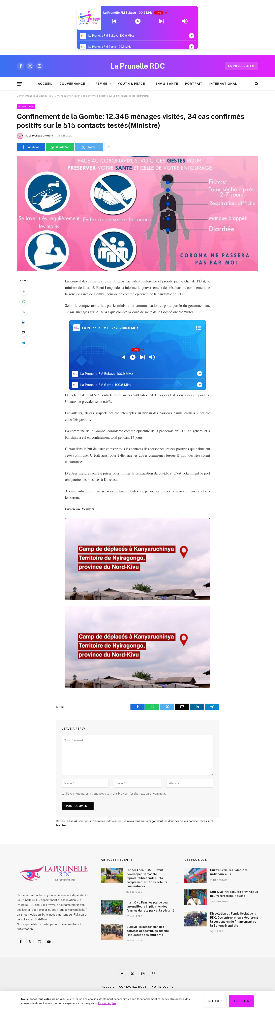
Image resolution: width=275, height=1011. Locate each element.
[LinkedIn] (24, 322)
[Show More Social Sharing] (108, 147)
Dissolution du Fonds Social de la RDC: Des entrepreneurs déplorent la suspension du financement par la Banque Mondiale (234, 919)
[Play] (137, 21)
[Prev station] (161, 21)
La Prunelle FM (241, 65)
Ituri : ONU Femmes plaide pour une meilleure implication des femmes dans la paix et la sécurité (150, 906)
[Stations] (198, 328)
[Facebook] (24, 291)
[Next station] (114, 21)
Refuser (215, 1001)
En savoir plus (107, 1003)
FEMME (101, 83)
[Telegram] (24, 343)
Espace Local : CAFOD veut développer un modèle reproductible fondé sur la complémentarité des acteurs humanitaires (146, 878)
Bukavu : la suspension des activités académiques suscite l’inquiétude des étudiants (147, 931)
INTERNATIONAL (223, 83)
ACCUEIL (45, 83)
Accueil (108, 986)
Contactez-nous (133, 986)
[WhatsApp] (24, 302)
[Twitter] (24, 312)
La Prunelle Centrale (41, 135)
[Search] (256, 83)
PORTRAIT (194, 83)
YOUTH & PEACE (131, 83)
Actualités (25, 106)
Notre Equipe (162, 986)
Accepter (241, 1001)
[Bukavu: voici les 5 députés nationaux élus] (195, 875)
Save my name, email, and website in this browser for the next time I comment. (116, 793)
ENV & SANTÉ (166, 83)
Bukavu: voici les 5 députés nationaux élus (229, 872)
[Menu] (19, 83)
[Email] (24, 332)
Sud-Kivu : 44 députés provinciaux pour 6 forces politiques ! (234, 893)
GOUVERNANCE (72, 83)
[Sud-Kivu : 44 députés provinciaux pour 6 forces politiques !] (195, 897)
